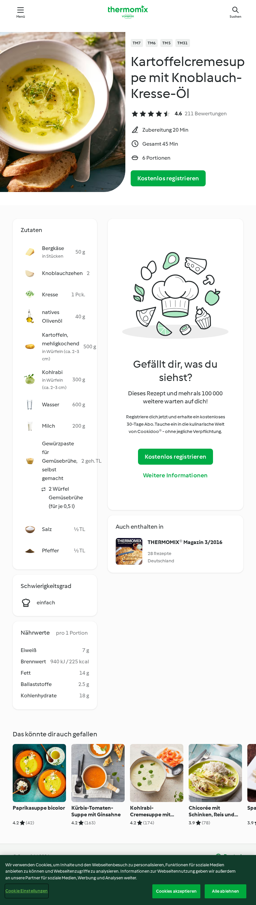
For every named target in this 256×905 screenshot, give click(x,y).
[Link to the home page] (128, 12)
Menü (20, 16)
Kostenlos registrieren (168, 178)
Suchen (235, 16)
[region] (128, 880)
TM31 (182, 43)
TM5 (166, 43)
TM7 (137, 43)
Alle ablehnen (225, 891)
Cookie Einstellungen (26, 890)
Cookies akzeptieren (176, 891)
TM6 (152, 43)
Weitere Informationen (175, 475)
